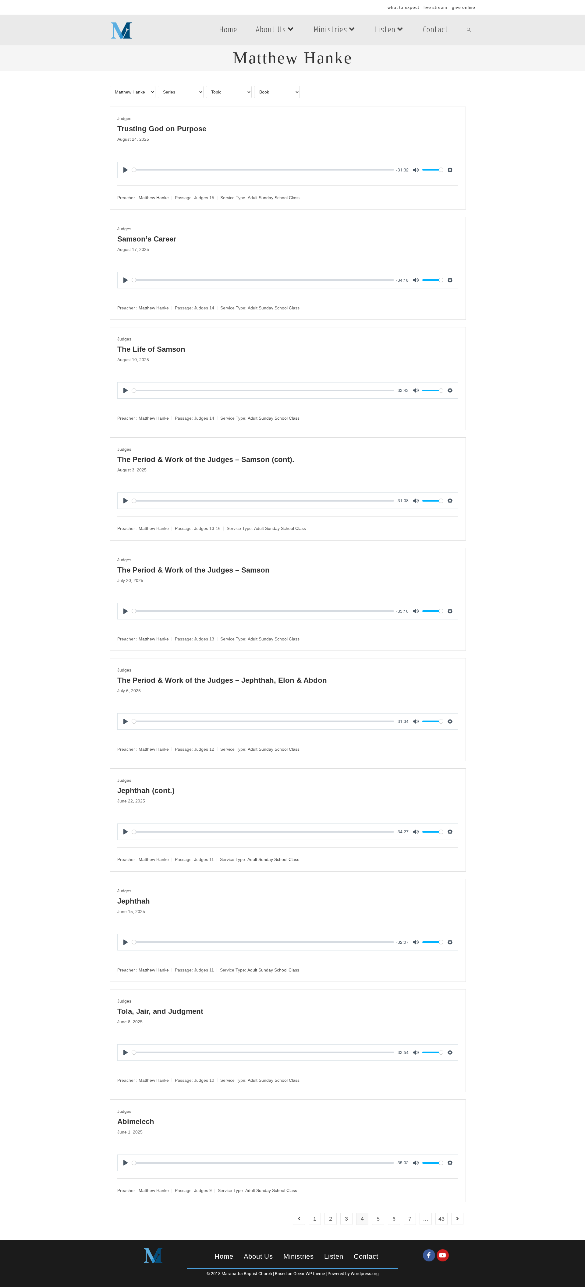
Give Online (463, 7)
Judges (124, 118)
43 (441, 1219)
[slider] (263, 170)
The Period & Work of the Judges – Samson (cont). (205, 459)
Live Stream (435, 7)
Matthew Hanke (154, 197)
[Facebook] (429, 1255)
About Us (258, 1256)
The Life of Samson (151, 349)
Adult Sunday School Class (274, 197)
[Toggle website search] (469, 30)
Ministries (298, 1256)
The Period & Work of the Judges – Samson (193, 570)
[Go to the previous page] (299, 1219)
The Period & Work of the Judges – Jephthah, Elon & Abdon (222, 680)
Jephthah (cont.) (146, 790)
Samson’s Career (146, 239)
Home (223, 1256)
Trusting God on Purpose (161, 129)
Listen (333, 1256)
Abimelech (135, 1121)
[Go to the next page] (457, 1219)
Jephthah (133, 901)
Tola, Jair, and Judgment (160, 1011)
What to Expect (403, 7)
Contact (366, 1256)
